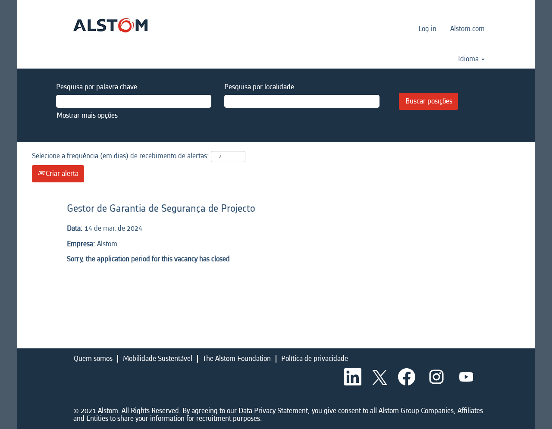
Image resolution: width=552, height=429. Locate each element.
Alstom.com (467, 28)
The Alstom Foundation (237, 358)
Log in (427, 28)
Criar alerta (61, 173)
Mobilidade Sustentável (157, 358)
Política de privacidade (314, 358)
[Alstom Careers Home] (110, 25)
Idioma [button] (469, 59)
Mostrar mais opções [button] (87, 115)
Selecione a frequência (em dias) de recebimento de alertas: (120, 155)
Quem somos (93, 358)
